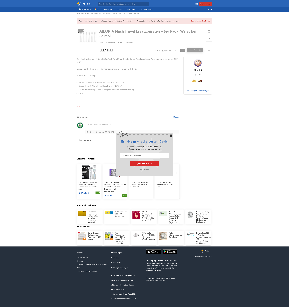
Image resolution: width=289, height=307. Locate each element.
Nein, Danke (144, 169)
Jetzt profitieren (145, 164)
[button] (144, 141)
